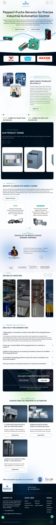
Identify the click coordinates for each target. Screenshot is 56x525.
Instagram (49, 503)
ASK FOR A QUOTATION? (34, 389)
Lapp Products (39, 505)
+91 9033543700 (35, 489)
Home (26, 501)
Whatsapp (49, 507)
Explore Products (20, 29)
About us (37, 501)
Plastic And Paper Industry (5, 311)
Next (41, 257)
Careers (27, 507)
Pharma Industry (34, 313)
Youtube (49, 512)
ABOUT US (36, 109)
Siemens (37, 503)
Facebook (49, 501)
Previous (14, 257)
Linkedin (49, 510)
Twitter (49, 505)
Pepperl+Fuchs (29, 505)
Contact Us (28, 503)
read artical (15, 435)
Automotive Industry (20, 312)
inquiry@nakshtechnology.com (13, 513)
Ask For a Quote (35, 29)
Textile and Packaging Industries (49, 312)
